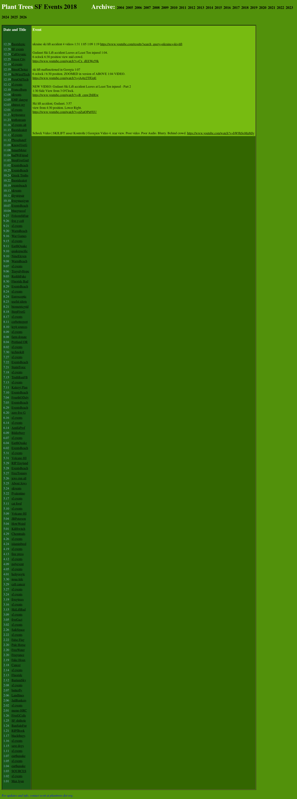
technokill (18, 352)
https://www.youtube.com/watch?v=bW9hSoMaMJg (220, 133)
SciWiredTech (21, 74)
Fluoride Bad (20, 281)
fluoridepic (18, 44)
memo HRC (19, 710)
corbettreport (20, 321)
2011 (182, 7)
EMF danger (20, 99)
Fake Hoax (18, 660)
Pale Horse (18, 645)
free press (18, 554)
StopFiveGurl (20, 160)
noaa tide (17, 579)
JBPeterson (19, 518)
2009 (165, 7)
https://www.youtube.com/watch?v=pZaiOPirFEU (65, 112)
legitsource (18, 114)
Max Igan (18, 781)
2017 (236, 7)
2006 (138, 7)
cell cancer (18, 584)
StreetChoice (20, 69)
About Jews (19, 483)
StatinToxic (19, 367)
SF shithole (19, 720)
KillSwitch (18, 528)
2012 (191, 7)
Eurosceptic (19, 296)
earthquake (18, 756)
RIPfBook (18, 730)
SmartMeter (19, 150)
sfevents (16, 94)
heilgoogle (18, 574)
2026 (23, 17)
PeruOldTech (20, 79)
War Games (19, 236)
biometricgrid (20, 306)
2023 (289, 7)
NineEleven (19, 256)
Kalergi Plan (19, 387)
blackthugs (18, 735)
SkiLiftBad (19, 609)
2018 (245, 7)
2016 (227, 7)
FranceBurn (19, 89)
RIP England (20, 463)
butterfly (17, 690)
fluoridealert (19, 130)
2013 (200, 7)
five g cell (18, 220)
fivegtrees (18, 599)
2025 (14, 17)
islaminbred (19, 544)
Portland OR (20, 342)
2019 (253, 7)
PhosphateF (19, 140)
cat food (17, 503)
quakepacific (20, 251)
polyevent (18, 564)
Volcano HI (19, 458)
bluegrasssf (19, 210)
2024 (5, 17)
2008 (156, 7)
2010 (173, 7)
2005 (129, 7)
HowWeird (18, 523)
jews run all (19, 478)
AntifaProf (18, 427)
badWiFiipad (20, 155)
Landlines (18, 695)
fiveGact (17, 619)
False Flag (18, 639)
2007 (147, 7)
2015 (218, 7)
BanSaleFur (19, 725)
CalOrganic (19, 54)
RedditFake (19, 276)
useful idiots (19, 301)
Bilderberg (18, 432)
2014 (209, 7)
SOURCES (19, 771)
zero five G (19, 412)
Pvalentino (18, 493)
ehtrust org (18, 104)
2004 (120, 7)
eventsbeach (19, 185)
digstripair (18, 195)
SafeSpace (18, 629)
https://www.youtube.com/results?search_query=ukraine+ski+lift (141, 44)
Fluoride (17, 675)
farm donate (19, 337)
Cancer (16, 665)
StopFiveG (18, 311)
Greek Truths (20, 175)
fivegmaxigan (20, 200)
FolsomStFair (20, 215)
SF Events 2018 (56, 6)
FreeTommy (19, 473)
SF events (18, 49)
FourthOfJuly (20, 397)
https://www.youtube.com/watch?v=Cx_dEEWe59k (66, 61)
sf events (17, 64)
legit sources (19, 326)
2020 (262, 7)
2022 (280, 7)
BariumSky (19, 680)
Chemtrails (18, 533)
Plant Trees (17, 6)
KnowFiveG (19, 145)
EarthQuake (19, 246)
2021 (271, 7)
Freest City (18, 59)
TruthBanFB (20, 377)
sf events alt (19, 125)
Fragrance (18, 655)
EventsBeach (20, 165)
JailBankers (19, 700)
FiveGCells (19, 715)
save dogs (18, 745)
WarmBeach (19, 231)
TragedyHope (20, 271)
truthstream (19, 120)
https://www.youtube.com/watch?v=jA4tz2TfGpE (64, 78)
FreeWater (18, 650)
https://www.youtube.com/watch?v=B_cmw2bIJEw (66, 95)
